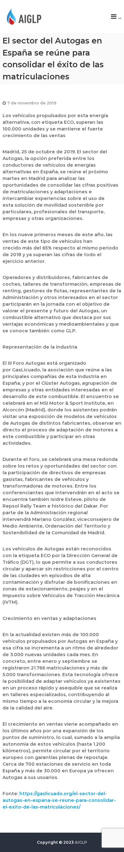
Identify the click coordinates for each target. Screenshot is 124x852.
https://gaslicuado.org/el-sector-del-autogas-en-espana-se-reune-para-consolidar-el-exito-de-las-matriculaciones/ (59, 800)
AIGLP (81, 842)
